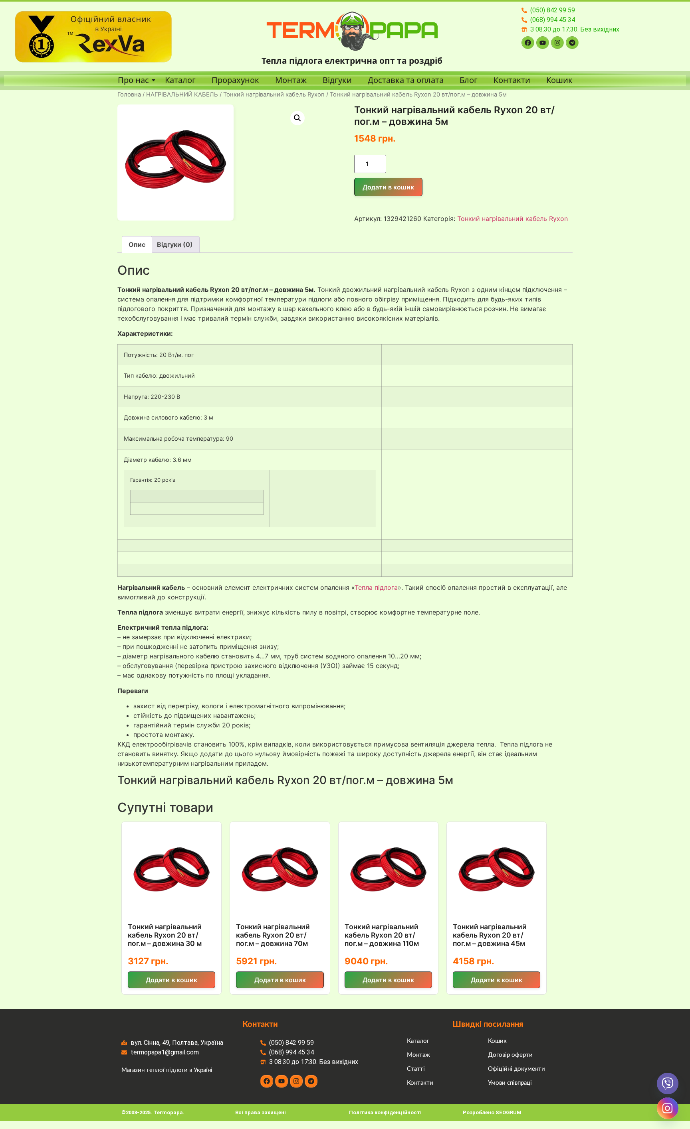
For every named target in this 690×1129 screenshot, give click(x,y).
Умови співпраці (510, 1083)
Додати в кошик (388, 187)
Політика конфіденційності (385, 1112)
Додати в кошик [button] (171, 980)
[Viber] (667, 1083)
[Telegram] (572, 42)
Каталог (180, 80)
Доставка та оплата (406, 80)
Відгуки (337, 80)
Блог (469, 80)
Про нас (133, 80)
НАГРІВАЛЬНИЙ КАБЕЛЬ (182, 94)
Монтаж (291, 80)
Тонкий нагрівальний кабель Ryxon (274, 94)
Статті (416, 1069)
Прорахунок (235, 80)
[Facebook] (527, 42)
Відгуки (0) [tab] (175, 244)
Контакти (512, 80)
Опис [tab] (137, 244)
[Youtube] (542, 42)
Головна (129, 94)
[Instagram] (557, 42)
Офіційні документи (516, 1069)
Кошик (559, 80)
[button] (297, 118)
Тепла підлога (376, 587)
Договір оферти (510, 1055)
